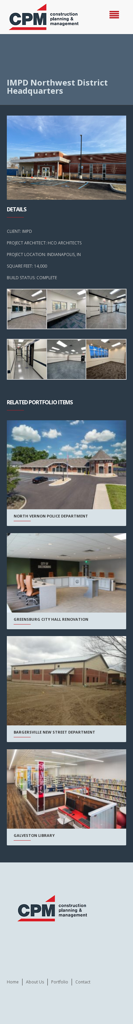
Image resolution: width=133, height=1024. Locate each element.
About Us (35, 982)
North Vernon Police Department (51, 515)
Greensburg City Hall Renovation (51, 619)
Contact (82, 982)
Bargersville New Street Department (54, 732)
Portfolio (59, 982)
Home (13, 982)
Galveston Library (34, 835)
